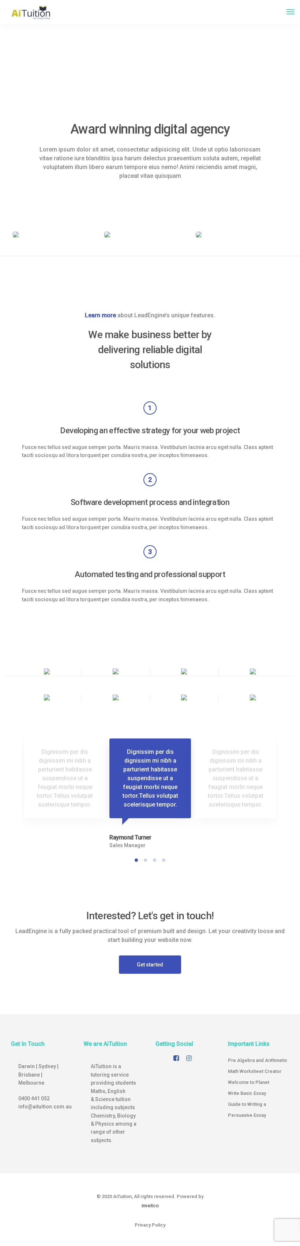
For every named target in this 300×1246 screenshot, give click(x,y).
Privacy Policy (150, 1225)
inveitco (150, 1205)
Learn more (100, 315)
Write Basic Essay (247, 1093)
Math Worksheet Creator (254, 1071)
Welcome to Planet (248, 1082)
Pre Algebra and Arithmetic (258, 1060)
